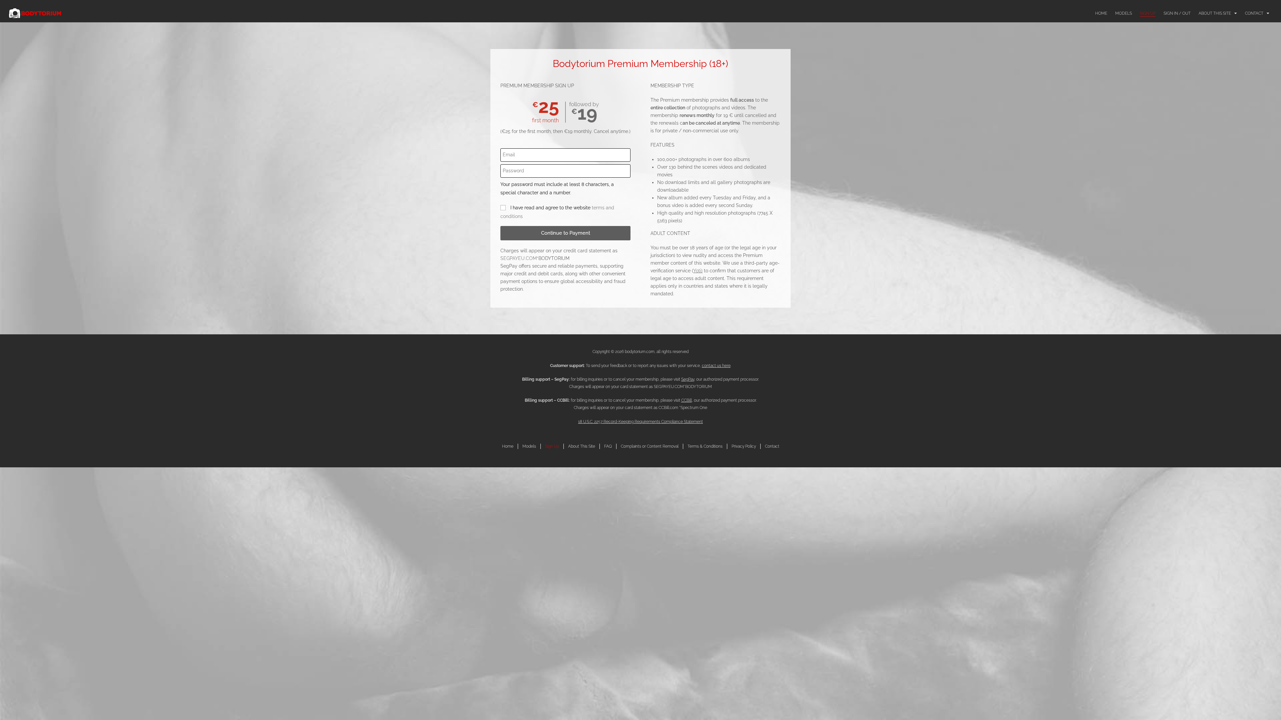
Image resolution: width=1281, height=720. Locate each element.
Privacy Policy (744, 446)
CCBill (686, 400)
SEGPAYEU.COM (518, 258)
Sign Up (1148, 13)
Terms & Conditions (705, 446)
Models (1123, 13)
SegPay (687, 379)
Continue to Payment (565, 233)
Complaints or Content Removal (650, 446)
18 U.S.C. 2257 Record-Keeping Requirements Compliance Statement (640, 421)
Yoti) (698, 270)
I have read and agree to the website (557, 212)
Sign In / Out (1177, 13)
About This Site (1215, 13)
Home (1101, 13)
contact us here (716, 365)
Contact (1254, 13)
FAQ (608, 446)
